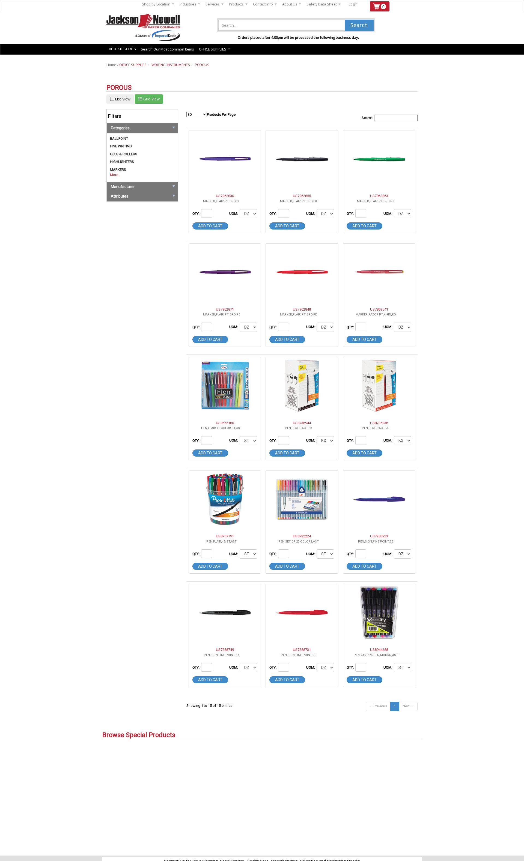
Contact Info (265, 4)
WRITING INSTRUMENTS (170, 64)
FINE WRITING (121, 146)
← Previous (378, 706)
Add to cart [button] (210, 226)
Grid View (151, 99)
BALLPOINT (119, 138)
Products (238, 4)
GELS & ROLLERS (123, 154)
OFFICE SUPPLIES (133, 64)
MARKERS (118, 170)
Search (359, 25)
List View (122, 99)
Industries (190, 4)
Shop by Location (158, 4)
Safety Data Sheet (323, 4)
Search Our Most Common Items (167, 49)
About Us (291, 4)
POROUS (202, 64)
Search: (368, 118)
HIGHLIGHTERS (122, 162)
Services (215, 4)
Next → (408, 706)
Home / (112, 64)
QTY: (196, 213)
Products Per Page (221, 114)
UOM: (234, 213)
